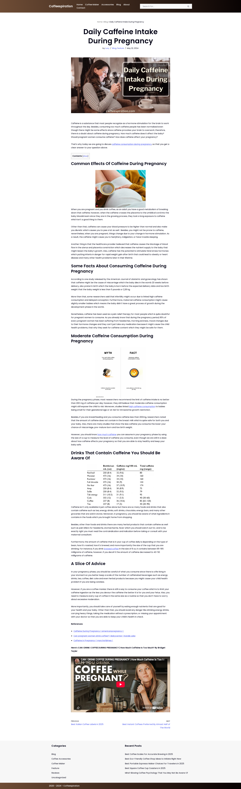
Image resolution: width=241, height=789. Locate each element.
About (126, 4)
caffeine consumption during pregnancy (132, 144)
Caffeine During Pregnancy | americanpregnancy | (99, 631)
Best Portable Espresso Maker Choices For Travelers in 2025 (154, 763)
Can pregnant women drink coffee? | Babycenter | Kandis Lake (104, 635)
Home (80, 4)
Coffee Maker (92, 4)
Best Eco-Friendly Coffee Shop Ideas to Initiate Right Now (153, 758)
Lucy (107, 48)
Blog (118, 4)
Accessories (107, 4)
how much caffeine (106, 434)
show (85, 156)
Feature (120, 48)
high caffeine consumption (142, 406)
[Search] (188, 6)
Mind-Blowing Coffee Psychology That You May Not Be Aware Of (156, 772)
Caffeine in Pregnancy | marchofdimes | (93, 640)
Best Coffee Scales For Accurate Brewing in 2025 (149, 754)
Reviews (55, 772)
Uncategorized (58, 777)
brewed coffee (111, 548)
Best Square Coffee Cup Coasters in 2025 (145, 768)
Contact (81, 7)
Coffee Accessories (61, 758)
